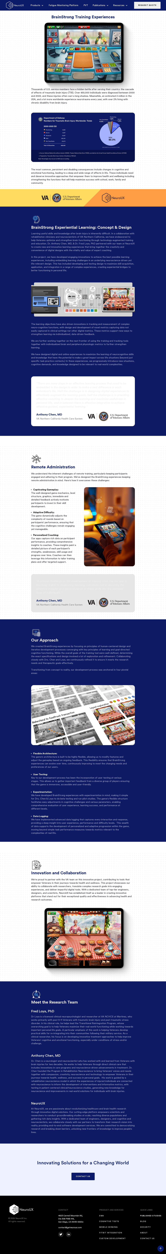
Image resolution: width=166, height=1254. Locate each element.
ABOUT (144, 1233)
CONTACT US (83, 1176)
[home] (15, 5)
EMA (101, 1216)
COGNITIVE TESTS (109, 1221)
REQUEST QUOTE (147, 5)
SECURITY (145, 1227)
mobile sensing (108, 1227)
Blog (143, 1221)
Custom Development (112, 1238)
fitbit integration (110, 1233)
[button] (36, 5)
